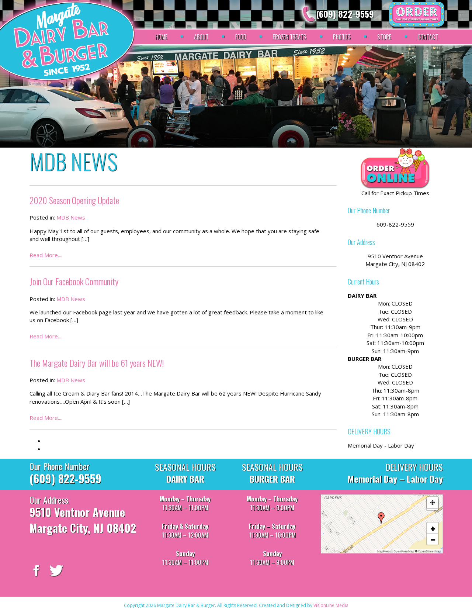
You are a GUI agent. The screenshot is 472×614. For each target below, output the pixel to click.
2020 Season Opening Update (74, 200)
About (201, 36)
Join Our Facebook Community (74, 281)
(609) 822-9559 (345, 13)
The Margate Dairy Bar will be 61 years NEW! (97, 362)
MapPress (383, 551)
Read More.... (46, 255)
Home (161, 36)
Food (240, 36)
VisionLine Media (330, 605)
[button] (381, 518)
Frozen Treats (289, 36)
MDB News (70, 217)
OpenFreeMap (403, 551)
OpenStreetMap (429, 551)
